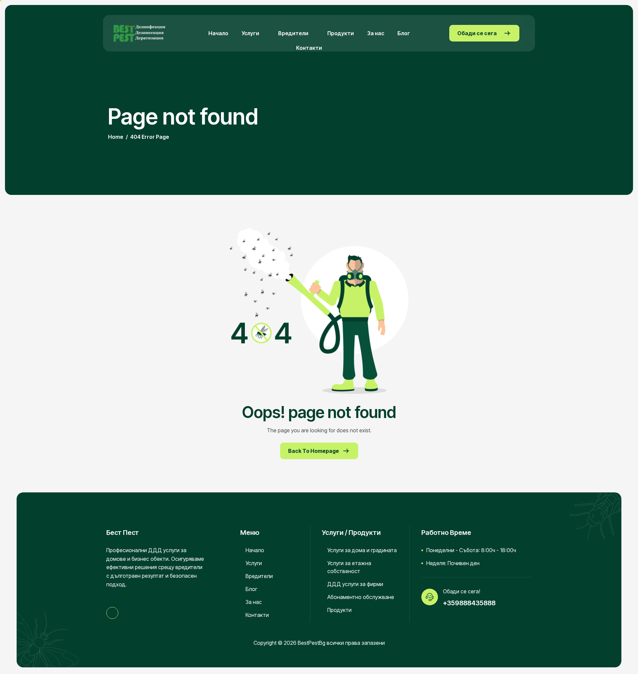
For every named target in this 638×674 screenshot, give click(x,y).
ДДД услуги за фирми (355, 584)
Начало (218, 33)
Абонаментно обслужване (360, 597)
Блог (403, 33)
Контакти (309, 47)
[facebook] (112, 613)
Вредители (293, 33)
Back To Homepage (313, 451)
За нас (375, 33)
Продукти (340, 33)
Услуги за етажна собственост (349, 567)
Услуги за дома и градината (362, 550)
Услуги (250, 33)
